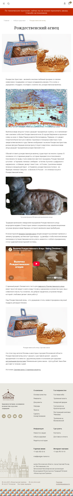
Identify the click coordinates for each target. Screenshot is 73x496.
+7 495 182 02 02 (59, 451)
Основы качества (40, 395)
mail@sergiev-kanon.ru (41, 456)
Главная (6, 20)
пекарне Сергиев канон (27, 234)
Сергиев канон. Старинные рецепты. (27, 370)
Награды (37, 406)
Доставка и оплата (61, 437)
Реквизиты (37, 398)
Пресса (36, 410)
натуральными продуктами (16, 361)
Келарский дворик (60, 402)
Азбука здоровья (19, 20)
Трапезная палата (60, 398)
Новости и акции (40, 433)
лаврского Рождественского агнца (51, 286)
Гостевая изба (59, 395)
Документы (38, 402)
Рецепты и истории (41, 440)
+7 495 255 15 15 (39, 451)
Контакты (57, 433)
